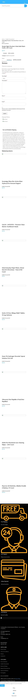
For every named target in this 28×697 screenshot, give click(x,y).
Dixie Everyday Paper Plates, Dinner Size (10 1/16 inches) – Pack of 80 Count (13, 270)
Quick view (3, 195)
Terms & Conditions (5, 651)
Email (3, 101)
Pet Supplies (3, 672)
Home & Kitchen (4, 661)
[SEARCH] (25, 5)
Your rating (4, 76)
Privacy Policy (3, 649)
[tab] (9, 59)
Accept (2, 685)
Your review (4, 80)
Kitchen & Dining (4, 666)
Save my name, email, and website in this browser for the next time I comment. (13, 109)
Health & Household (10, 39)
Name (3, 95)
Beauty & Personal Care (5, 668)
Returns (2, 653)
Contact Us (3, 656)
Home (3, 39)
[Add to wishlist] (3, 190)
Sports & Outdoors (4, 670)
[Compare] (3, 178)
